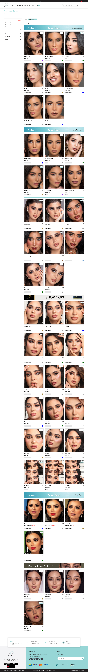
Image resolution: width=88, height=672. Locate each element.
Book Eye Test (44, 1)
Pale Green (47, 358)
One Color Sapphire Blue (70, 190)
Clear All (19, 20)
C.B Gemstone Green (49, 56)
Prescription (27, 5)
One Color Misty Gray (49, 158)
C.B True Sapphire (69, 88)
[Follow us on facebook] (30, 659)
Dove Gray (47, 390)
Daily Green (26, 556)
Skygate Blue (27, 421)
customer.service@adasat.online (39, 654)
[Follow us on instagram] (32, 659)
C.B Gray (26, 88)
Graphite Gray (48, 326)
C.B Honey (47, 88)
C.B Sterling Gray (28, 120)
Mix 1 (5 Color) (27, 485)
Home (12, 5)
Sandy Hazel (27, 224)
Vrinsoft (82, 670)
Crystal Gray (47, 288)
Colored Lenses (19, 5)
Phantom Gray (27, 256)
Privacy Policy (6, 670)
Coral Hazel (26, 390)
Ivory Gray (67, 224)
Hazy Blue (47, 453)
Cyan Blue (67, 326)
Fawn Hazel (47, 224)
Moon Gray (67, 453)
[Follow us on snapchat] (37, 659)
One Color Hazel (27, 190)
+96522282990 (36, 656)
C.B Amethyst (27, 56)
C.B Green (67, 56)
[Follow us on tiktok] (42, 659)
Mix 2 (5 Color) (48, 485)
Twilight (66, 256)
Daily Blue (26, 523)
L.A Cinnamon (27, 594)
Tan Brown (47, 256)
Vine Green (26, 288)
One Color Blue (27, 158)
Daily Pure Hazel (68, 523)
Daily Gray (47, 523)
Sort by (71, 23)
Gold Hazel (26, 453)
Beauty (33, 5)
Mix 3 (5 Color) (68, 485)
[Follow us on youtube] (39, 659)
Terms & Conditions (14, 670)
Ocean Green (47, 421)
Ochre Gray (26, 358)
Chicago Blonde (27, 626)
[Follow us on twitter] (34, 659)
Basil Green (67, 358)
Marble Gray (67, 390)
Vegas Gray (67, 594)
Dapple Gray (67, 421)
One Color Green (68, 158)
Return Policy (21, 670)
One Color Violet (48, 190)
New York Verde (48, 594)
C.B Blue (46, 120)
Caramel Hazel (27, 326)
